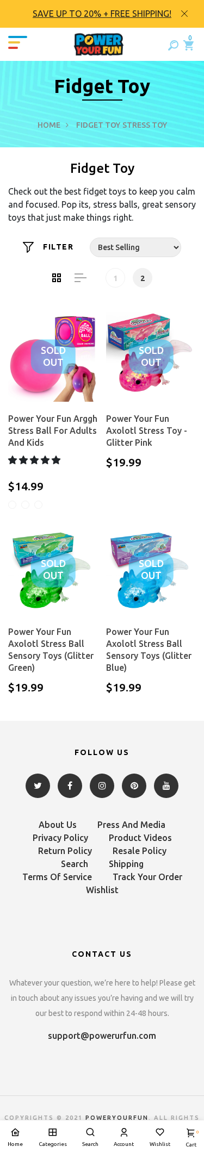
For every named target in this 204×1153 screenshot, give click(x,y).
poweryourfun (117, 1117)
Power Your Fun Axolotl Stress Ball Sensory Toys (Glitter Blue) (148, 649)
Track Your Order (147, 877)
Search (74, 864)
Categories (53, 1144)
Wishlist (102, 890)
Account (124, 1144)
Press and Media (131, 825)
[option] (102, 14)
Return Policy (65, 851)
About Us (58, 825)
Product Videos (140, 838)
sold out (53, 356)
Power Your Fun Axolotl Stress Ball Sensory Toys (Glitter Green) (51, 649)
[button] (35, 460)
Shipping (126, 864)
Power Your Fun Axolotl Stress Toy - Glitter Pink (146, 430)
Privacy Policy (60, 838)
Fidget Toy (98, 125)
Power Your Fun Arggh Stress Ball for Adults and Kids (52, 430)
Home (49, 125)
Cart (191, 1139)
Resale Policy (139, 851)
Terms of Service (57, 877)
